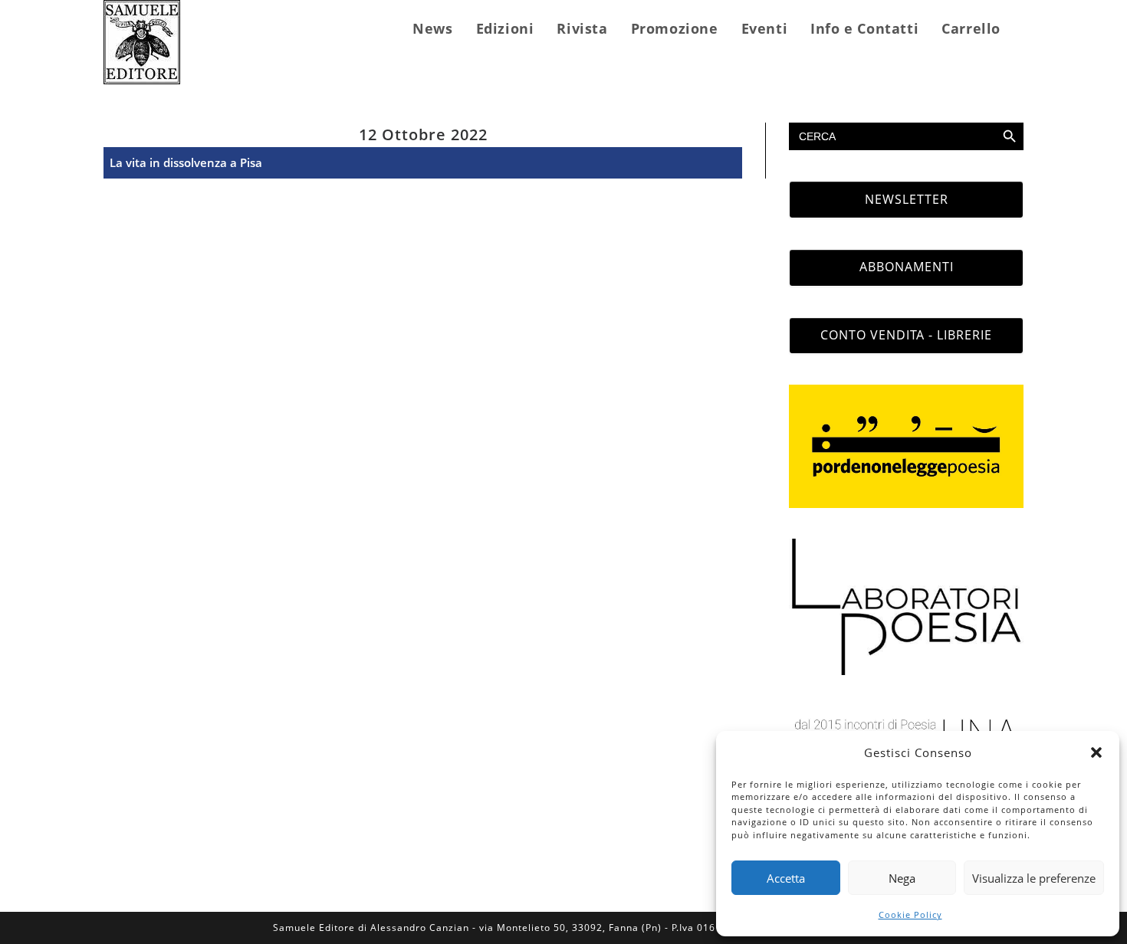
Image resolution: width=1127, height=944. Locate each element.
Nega (902, 878)
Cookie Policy (910, 914)
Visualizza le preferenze (1034, 878)
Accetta (786, 878)
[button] (1096, 752)
